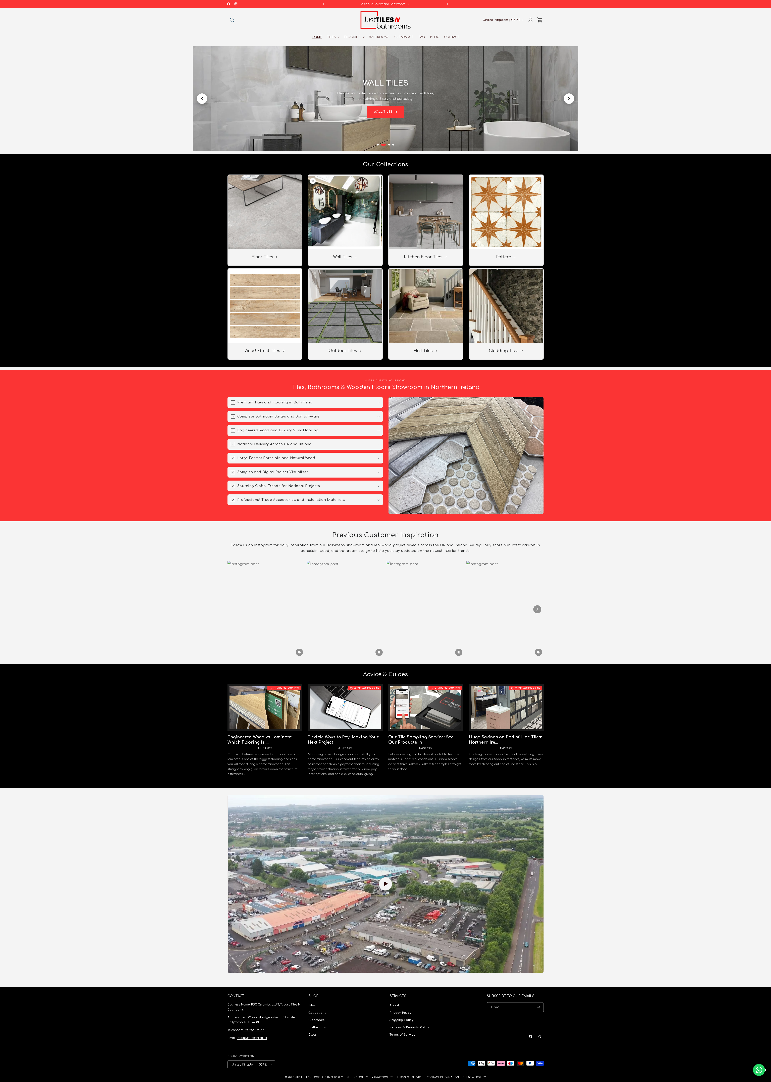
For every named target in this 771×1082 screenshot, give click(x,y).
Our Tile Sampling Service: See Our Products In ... (421, 740)
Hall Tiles (423, 351)
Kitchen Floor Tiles (423, 257)
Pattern (503, 257)
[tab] (378, 145)
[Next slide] (569, 98)
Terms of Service (402, 1034)
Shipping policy (474, 1077)
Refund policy (357, 1077)
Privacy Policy (400, 1012)
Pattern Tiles (383, 114)
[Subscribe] (538, 1007)
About (394, 1005)
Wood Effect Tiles (262, 351)
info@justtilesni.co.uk (252, 1037)
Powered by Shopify (328, 1077)
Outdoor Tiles (342, 351)
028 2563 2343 (254, 1030)
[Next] (537, 609)
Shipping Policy (401, 1020)
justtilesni (304, 1077)
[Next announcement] (447, 4)
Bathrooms (317, 1027)
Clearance (316, 1020)
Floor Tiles (262, 257)
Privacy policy (382, 1077)
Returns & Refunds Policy (409, 1027)
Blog (312, 1034)
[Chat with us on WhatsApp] (759, 1070)
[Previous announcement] (323, 4)
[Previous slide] (202, 98)
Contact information (443, 1077)
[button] (232, 19)
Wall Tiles (342, 257)
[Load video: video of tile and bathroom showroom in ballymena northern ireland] (386, 884)
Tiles (312, 1005)
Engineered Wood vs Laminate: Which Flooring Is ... (259, 740)
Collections (317, 1012)
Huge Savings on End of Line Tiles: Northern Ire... (505, 740)
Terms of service (410, 1077)
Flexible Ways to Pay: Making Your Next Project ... (343, 740)
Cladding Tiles (503, 351)
